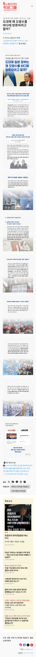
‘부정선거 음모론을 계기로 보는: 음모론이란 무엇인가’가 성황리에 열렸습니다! (16, 620)
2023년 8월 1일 (7, 33)
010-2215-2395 (28, 653)
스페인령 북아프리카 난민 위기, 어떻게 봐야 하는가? (16, 580)
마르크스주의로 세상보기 (20, 487)
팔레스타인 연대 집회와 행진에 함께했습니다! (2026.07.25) (15, 590)
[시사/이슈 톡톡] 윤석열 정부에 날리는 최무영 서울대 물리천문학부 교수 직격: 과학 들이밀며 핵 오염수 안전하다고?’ (18, 468)
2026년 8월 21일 (9, 545)
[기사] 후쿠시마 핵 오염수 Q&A (16, 474)
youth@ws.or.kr (28, 649)
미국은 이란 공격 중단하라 (14, 603)
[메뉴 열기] (32, 6)
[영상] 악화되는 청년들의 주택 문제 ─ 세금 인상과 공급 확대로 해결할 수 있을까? (18, 554)
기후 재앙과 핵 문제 (18, 491)
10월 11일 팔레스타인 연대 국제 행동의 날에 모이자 (16, 569)
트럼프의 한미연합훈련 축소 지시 (16, 536)
